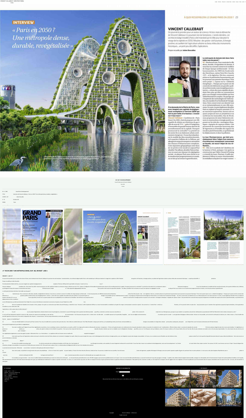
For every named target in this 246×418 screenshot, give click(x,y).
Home (216, 1)
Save (123, 375)
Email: (117, 371)
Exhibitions (228, 1)
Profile (219, 1)
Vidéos (233, 1)
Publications (238, 1)
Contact (244, 1)
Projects (224, 1)
